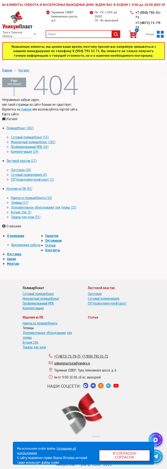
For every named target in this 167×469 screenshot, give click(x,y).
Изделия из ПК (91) (19, 188)
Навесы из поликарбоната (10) (31, 197)
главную (26, 109)
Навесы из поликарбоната (40, 323)
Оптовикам (53, 240)
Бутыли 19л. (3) (21, 212)
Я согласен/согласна (124, 455)
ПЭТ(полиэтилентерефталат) (107, 303)
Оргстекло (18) (21, 169)
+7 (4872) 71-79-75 (148, 24)
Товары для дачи (34, 347)
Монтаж (13, 263)
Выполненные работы (25, 244)
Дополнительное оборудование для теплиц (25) (43, 207)
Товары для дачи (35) (25, 217)
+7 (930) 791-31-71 (148, 14)
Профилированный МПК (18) (29, 146)
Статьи (50, 245)
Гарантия (51, 235)
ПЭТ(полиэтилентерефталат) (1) (32, 179)
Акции (11, 258)
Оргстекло (95, 293)
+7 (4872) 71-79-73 (67, 356)
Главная (7, 70)
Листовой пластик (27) (22, 160)
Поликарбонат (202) (20, 128)
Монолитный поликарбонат (41, 298)
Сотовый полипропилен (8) (29, 174)
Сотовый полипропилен (103, 298)
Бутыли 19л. (31, 342)
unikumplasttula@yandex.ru (72, 363)
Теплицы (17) (19, 202)
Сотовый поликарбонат (38, 293)
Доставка (14, 254)
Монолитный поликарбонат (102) (33, 142)
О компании (15, 235)
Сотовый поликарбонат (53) (30, 137)
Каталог (23, 70)
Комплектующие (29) (24, 151)
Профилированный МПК (38, 303)
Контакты (52, 250)
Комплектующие (33, 308)
